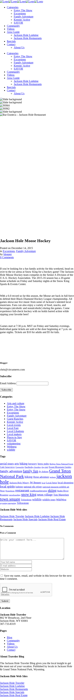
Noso (2, 491)
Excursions (9, 251)
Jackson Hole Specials (25, 519)
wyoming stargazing (8, 503)
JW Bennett (35, 482)
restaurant (22, 490)
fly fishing (44, 471)
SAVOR (11, 440)
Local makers (14, 434)
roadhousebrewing (38, 491)
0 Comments (7, 257)
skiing (52, 490)
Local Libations (15, 431)
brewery (32, 463)
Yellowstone (23, 503)
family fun (30, 471)
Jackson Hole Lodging (37, 516)
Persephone (10, 491)
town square (10, 499)
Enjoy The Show (16, 406)
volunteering (13, 443)
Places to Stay (14, 437)
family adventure (11, 471)
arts (16, 463)
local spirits (7, 486)
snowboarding (14, 495)
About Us (12, 646)
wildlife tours (48, 499)
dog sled (44, 467)
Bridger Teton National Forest (61, 464)
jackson (53, 477)
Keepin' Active (15, 421)
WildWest (61, 499)
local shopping (65, 482)
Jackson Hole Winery (19, 483)
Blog (9, 637)
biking (24, 463)
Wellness (12, 446)
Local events (14, 425)
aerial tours (7, 463)
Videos (10, 643)
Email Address (8, 383)
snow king (28, 494)
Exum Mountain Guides (60, 467)
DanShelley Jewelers (33, 467)
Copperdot (19, 467)
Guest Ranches (15, 418)
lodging (19, 486)
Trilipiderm (26, 500)
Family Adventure (26, 251)
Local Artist (51, 483)
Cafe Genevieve (7, 467)
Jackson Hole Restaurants (14, 689)
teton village (45, 494)
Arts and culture (15, 403)
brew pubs (43, 463)
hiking (29, 476)
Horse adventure (41, 477)
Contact (11, 649)
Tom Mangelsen (61, 494)
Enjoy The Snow (16, 409)
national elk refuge (33, 486)
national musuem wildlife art (56, 487)
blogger (7, 254)
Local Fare (13, 428)
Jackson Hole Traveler (12, 516)
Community (13, 640)
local (43, 483)
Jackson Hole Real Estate (52, 519)
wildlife (11, 449)
